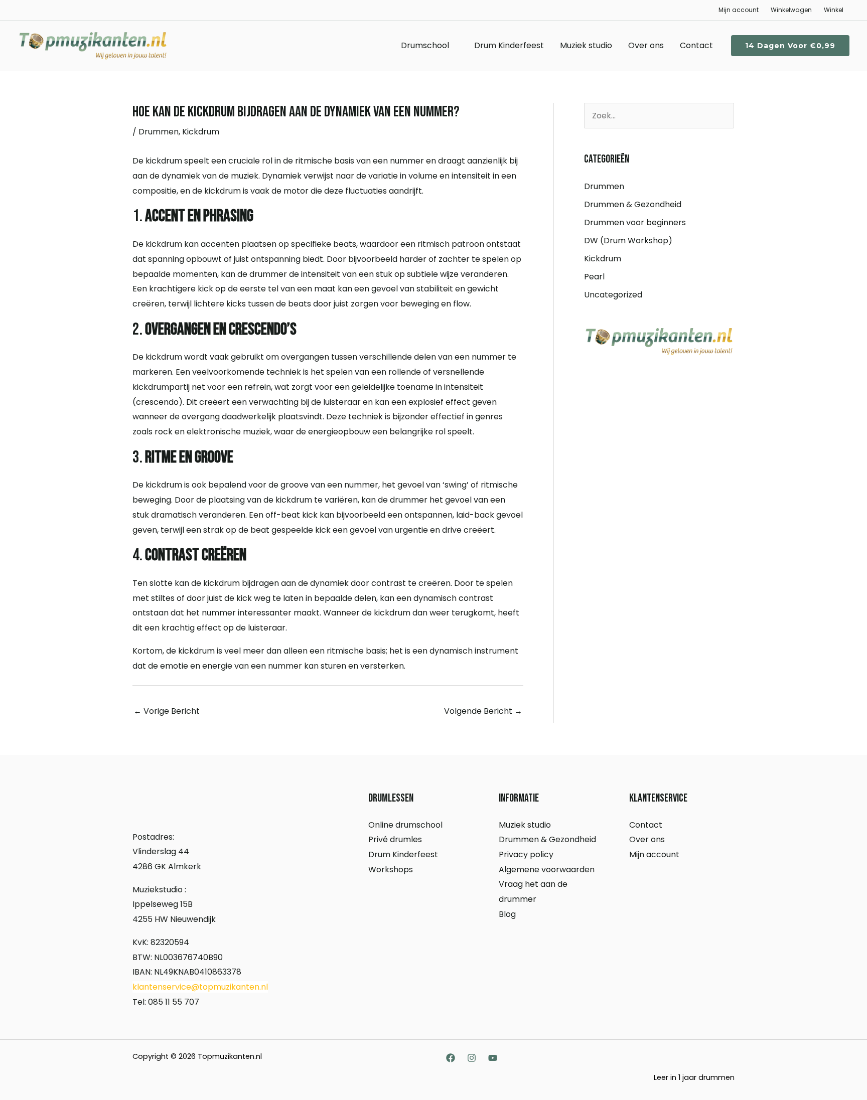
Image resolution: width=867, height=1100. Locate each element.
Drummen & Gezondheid (632, 204)
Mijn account (738, 10)
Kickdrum (200, 131)
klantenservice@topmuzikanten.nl (200, 987)
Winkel (833, 10)
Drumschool (425, 45)
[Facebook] (450, 1057)
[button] (790, 45)
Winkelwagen (791, 10)
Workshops (390, 869)
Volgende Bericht (483, 711)
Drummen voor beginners (635, 222)
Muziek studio (586, 45)
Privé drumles (395, 839)
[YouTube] (492, 1057)
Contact (696, 45)
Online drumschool (405, 825)
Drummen (158, 131)
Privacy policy (526, 854)
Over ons (646, 45)
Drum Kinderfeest (509, 45)
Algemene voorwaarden (547, 869)
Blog (507, 914)
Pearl (594, 276)
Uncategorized (613, 294)
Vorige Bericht (166, 711)
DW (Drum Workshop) (628, 240)
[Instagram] (471, 1057)
